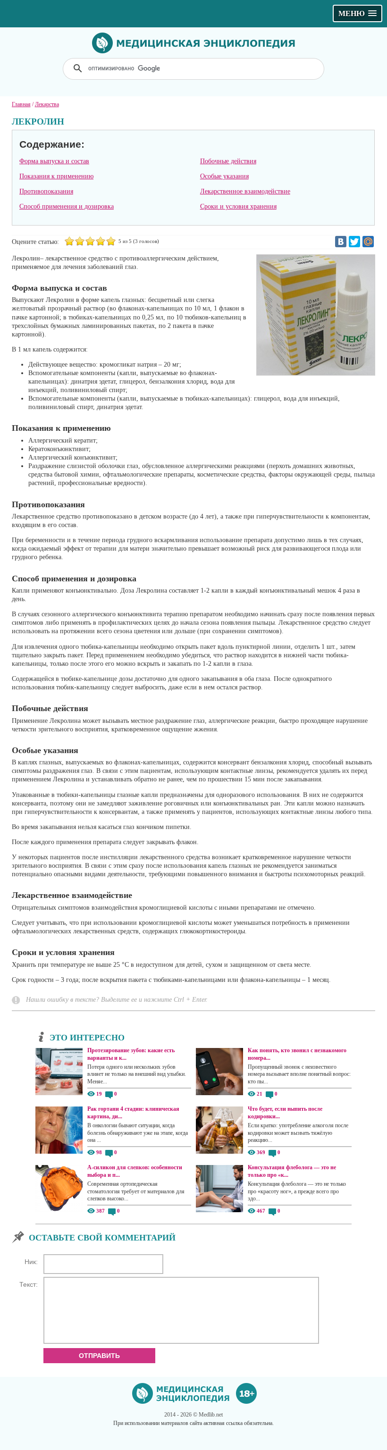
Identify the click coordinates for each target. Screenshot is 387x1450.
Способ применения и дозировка (66, 206)
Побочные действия (228, 161)
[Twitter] (354, 241)
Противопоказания (46, 191)
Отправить (99, 1355)
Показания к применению (56, 176)
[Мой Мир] (368, 241)
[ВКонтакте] (340, 241)
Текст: (28, 1284)
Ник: (31, 1262)
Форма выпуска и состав (54, 161)
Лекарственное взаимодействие (245, 191)
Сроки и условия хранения (238, 206)
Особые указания (224, 176)
